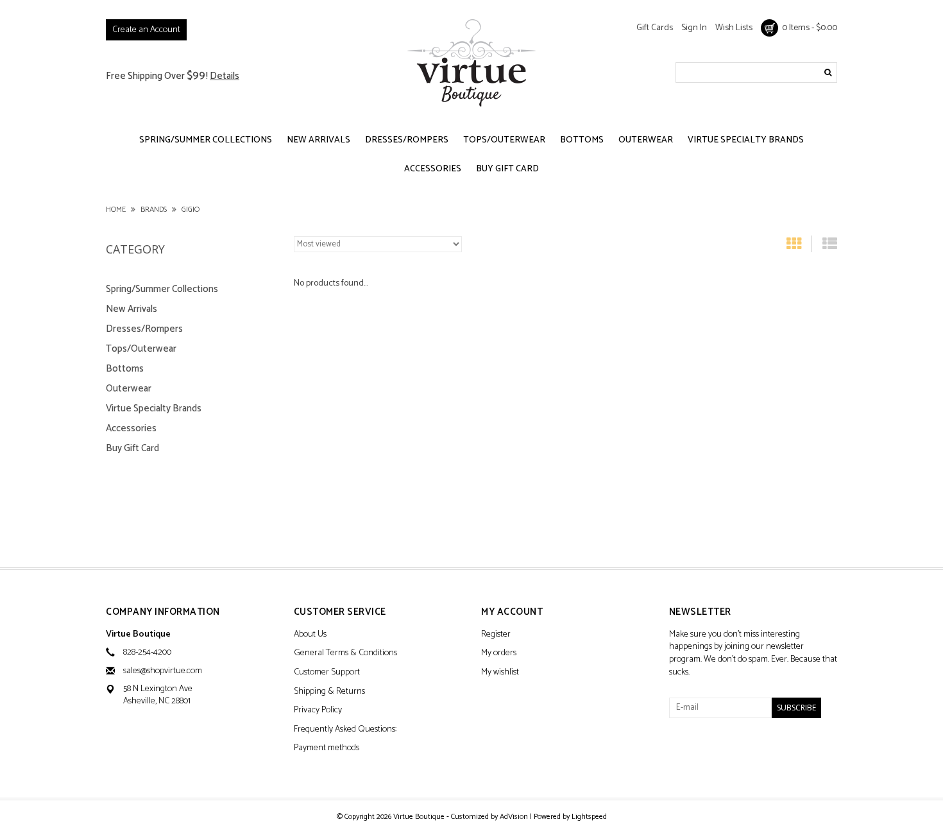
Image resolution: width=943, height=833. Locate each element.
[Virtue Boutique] (471, 62)
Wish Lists (733, 28)
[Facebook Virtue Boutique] (679, 752)
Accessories (432, 169)
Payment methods (326, 748)
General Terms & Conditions (345, 653)
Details (224, 76)
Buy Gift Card (507, 169)
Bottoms (582, 140)
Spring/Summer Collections (205, 140)
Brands (153, 209)
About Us (310, 635)
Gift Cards (654, 28)
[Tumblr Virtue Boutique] (702, 752)
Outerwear (645, 140)
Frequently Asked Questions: (345, 730)
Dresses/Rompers (406, 140)
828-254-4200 (147, 652)
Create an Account (146, 29)
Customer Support (327, 673)
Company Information (163, 612)
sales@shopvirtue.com (162, 671)
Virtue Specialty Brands (746, 140)
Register (496, 635)
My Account (512, 612)
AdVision (514, 817)
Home (116, 209)
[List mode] (829, 246)
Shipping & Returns (329, 692)
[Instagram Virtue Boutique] (724, 752)
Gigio (191, 209)
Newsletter (700, 612)
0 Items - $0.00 (807, 28)
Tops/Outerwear (504, 140)
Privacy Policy (318, 710)
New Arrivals (318, 140)
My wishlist (500, 673)
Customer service (340, 612)
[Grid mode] (793, 246)
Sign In (694, 28)
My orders (498, 653)
